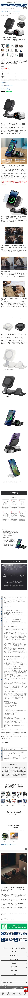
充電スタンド (17, 11)
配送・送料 (14, 967)
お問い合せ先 (14, 974)
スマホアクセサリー (9, 11)
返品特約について (4, 82)
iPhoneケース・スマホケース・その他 (14, 948)
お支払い (14, 963)
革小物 (14, 952)
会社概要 (2, 980)
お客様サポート (14, 959)
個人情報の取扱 (4, 985)
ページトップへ (26, 849)
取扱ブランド (14, 955)
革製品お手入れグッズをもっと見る (8, 844)
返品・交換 (14, 970)
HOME (2, 11)
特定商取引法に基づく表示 (6, 982)
